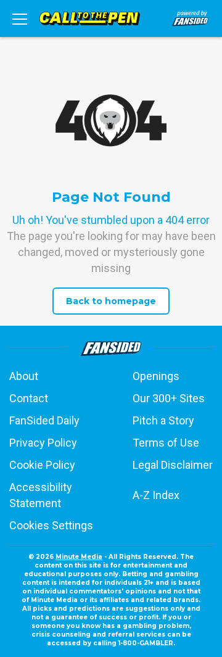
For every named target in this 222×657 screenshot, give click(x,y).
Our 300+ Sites (169, 398)
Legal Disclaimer (173, 464)
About (23, 376)
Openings (156, 376)
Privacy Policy (43, 442)
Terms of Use (166, 442)
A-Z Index (156, 495)
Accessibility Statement (40, 495)
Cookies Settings (51, 525)
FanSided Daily (44, 420)
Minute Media (79, 557)
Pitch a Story (163, 420)
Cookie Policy (42, 464)
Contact (28, 398)
